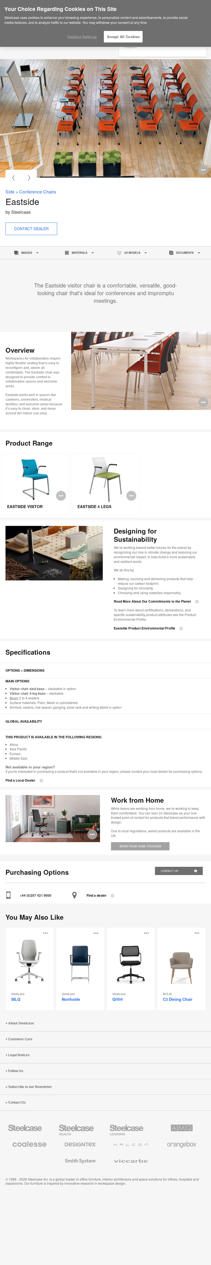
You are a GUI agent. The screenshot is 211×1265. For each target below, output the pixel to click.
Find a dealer (97, 895)
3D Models (132, 253)
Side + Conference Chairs (30, 192)
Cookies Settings (82, 36)
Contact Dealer (31, 228)
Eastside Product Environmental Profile (144, 628)
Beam (14, 698)
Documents (185, 253)
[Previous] (13, 178)
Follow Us (15, 1071)
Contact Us (170, 871)
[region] (105, 23)
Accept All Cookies (123, 36)
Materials (79, 253)
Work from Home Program (140, 846)
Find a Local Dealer (20, 780)
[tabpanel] (105, 118)
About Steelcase (21, 1023)
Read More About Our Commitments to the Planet (152, 601)
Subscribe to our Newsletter (30, 1087)
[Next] (29, 178)
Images (26, 253)
